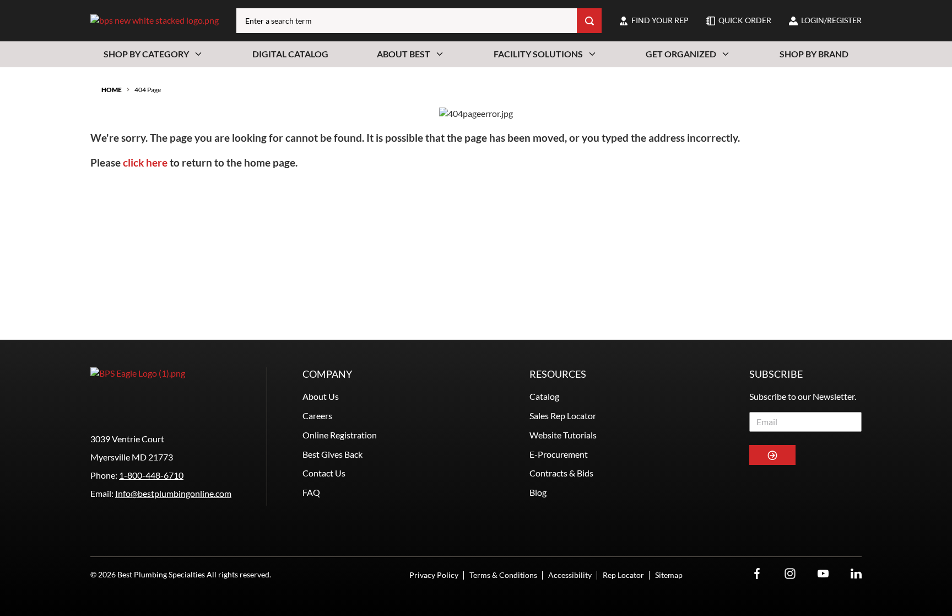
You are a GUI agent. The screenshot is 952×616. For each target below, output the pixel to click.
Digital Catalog (290, 54)
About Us (320, 396)
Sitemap (669, 575)
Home (111, 89)
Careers (317, 415)
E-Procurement (558, 454)
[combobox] (406, 20)
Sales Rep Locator (562, 415)
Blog (538, 492)
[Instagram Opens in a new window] (790, 574)
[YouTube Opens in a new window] (823, 574)
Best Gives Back (332, 454)
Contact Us (323, 473)
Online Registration (339, 435)
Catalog (544, 396)
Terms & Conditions (503, 575)
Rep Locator (623, 575)
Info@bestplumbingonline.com (173, 493)
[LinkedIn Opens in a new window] (856, 574)
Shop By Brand (814, 54)
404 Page (147, 89)
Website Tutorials (563, 435)
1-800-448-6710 (151, 475)
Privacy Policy (433, 575)
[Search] (589, 20)
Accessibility (570, 575)
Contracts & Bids (561, 473)
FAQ (311, 492)
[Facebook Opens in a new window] (756, 574)
